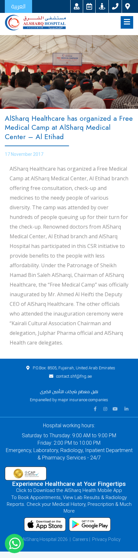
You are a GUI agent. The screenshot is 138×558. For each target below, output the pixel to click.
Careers (80, 539)
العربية (18, 6)
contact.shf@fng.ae (74, 376)
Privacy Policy (106, 539)
